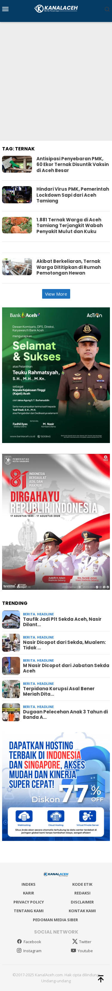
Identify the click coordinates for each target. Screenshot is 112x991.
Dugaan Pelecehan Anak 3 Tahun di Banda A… (65, 714)
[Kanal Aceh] (56, 8)
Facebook (32, 941)
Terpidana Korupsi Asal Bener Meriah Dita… (59, 691)
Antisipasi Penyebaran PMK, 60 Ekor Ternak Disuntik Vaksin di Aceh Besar (72, 164)
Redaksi (82, 893)
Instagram (32, 950)
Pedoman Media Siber (55, 919)
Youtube (85, 950)
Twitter (85, 941)
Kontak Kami (82, 910)
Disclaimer (82, 902)
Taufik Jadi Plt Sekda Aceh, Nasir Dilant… (62, 622)
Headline (45, 614)
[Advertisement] (56, 81)
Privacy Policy (28, 902)
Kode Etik (82, 884)
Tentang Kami (29, 910)
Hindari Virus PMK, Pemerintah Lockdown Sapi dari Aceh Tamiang (72, 195)
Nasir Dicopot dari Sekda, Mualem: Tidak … (64, 645)
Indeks (29, 884)
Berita (29, 614)
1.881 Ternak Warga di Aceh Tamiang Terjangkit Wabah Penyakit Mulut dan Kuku (69, 226)
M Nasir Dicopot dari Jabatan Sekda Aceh (66, 668)
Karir (28, 893)
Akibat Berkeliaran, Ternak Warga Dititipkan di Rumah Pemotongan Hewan (68, 267)
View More (56, 294)
